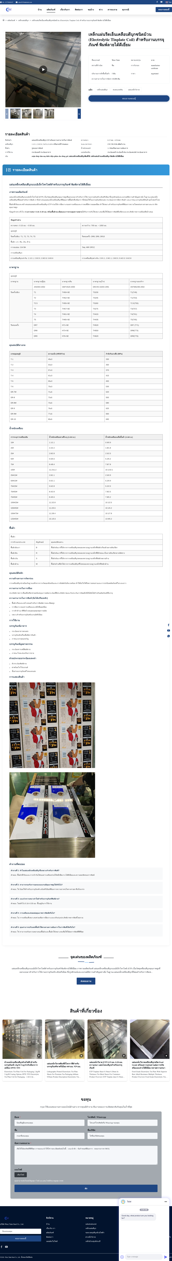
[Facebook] (157, 2)
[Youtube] (161, 2)
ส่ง (86, 1188)
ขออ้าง (91, 9)
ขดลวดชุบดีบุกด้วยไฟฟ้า (94, 1232)
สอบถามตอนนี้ (163, 9)
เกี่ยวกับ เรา (50, 1228)
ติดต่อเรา (79, 9)
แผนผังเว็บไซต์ (52, 1241)
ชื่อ (15, 1130)
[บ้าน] (4, 20)
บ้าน (40, 9)
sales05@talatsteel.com (25, 2)
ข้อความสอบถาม (22, 1143)
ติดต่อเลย (22, 1077)
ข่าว (101, 9)
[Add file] (122, 1257)
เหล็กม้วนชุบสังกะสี (92, 1241)
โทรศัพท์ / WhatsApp (97, 1117)
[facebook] (1, 1246)
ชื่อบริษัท (91, 1130)
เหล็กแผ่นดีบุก (23, 20)
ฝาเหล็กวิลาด (90, 1237)
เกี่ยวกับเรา (65, 9)
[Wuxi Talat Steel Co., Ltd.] (9, 9)
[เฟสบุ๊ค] (168, 625)
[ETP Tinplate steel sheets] (43, 69)
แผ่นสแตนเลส (90, 1224)
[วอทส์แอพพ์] (168, 636)
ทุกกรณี (125, 9)
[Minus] (165, 1201)
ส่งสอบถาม (86, 981)
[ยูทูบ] (168, 630)
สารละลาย (112, 9)
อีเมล (17, 1117)
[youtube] (6, 1246)
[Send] (166, 1257)
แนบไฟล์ (18, 1169)
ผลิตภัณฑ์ (51, 9)
